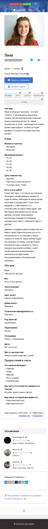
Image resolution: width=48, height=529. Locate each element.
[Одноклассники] (9, 482)
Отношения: (10, 336)
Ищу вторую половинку (24, 440)
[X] (16, 482)
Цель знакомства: (13, 175)
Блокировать (38, 416)
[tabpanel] (24, 215)
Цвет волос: (10, 295)
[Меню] (35, 4)
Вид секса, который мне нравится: (21, 397)
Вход (32, 10)
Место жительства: (14, 352)
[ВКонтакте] (5, 482)
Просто (22, 453)
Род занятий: (10, 319)
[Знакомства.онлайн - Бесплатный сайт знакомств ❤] (20, 4)
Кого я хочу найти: (13, 190)
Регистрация (21, 10)
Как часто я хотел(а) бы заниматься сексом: (22, 387)
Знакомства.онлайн (25, 524)
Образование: (11, 328)
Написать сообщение (20, 80)
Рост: (7, 270)
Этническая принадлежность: (18, 311)
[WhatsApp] (23, 482)
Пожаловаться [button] (24, 416)
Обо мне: (8, 109)
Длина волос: (10, 303)
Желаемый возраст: (14, 155)
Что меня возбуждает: (15, 365)
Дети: (7, 344)
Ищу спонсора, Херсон (23, 465)
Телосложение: (11, 287)
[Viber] (19, 482)
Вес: (6, 278)
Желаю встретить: (13, 144)
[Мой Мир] (26, 482)
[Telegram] (12, 482)
